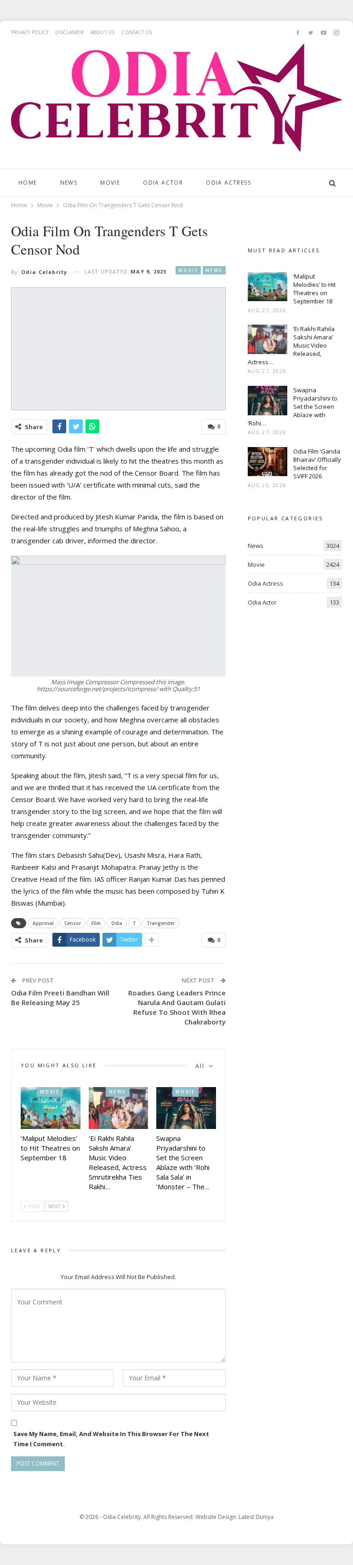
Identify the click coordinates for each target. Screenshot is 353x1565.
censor (72, 923)
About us (103, 32)
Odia (116, 923)
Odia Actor (163, 182)
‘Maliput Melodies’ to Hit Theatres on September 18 (314, 288)
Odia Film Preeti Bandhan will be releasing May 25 (60, 997)
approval (43, 923)
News (69, 182)
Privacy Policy (29, 32)
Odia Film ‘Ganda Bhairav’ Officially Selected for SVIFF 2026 (317, 463)
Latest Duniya (256, 1517)
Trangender (161, 923)
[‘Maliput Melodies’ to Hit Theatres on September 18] (50, 1108)
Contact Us (136, 32)
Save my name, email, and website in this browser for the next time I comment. (111, 1439)
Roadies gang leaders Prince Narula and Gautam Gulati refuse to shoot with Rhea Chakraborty (177, 1007)
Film (96, 923)
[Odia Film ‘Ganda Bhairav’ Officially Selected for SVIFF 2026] (267, 462)
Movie (110, 182)
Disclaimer (69, 32)
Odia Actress (228, 182)
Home (27, 182)
